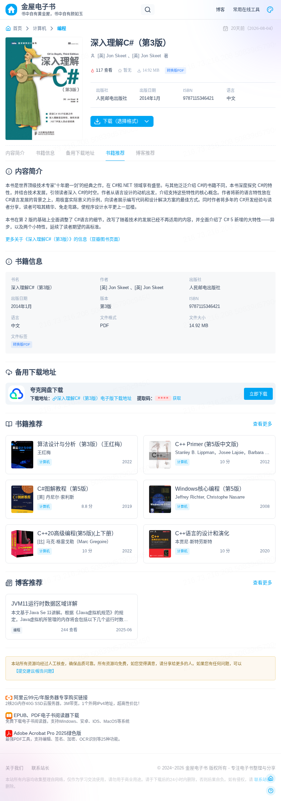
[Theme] (270, 9)
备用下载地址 (80, 153)
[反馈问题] (271, 791)
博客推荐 (145, 153)
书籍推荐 (115, 153)
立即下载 (258, 393)
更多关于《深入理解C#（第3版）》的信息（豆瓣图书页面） (64, 239)
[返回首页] (271, 778)
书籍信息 (45, 153)
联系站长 (40, 767)
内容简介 (15, 153)
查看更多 (262, 424)
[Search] (148, 9)
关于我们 (14, 767)
